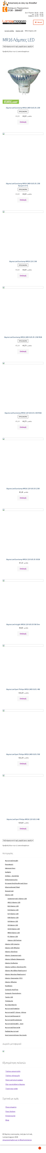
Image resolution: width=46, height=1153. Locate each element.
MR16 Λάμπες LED (14, 933)
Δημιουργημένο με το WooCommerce (17, 1140)
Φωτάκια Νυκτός (11, 1005)
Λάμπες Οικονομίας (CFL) (14, 978)
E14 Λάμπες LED (13, 910)
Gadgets (8, 872)
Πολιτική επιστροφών (14, 1080)
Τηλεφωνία (9, 1001)
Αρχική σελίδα (9, 31)
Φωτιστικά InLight (11, 861)
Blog (7, 1120)
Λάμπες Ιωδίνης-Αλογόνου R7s (15, 967)
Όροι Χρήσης (10, 1111)
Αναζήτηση (23, 1149)
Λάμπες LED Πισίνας (15, 940)
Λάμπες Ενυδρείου (11, 963)
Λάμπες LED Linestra (12, 944)
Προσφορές (9, 864)
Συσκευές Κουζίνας (11, 990)
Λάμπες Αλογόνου (11, 952)
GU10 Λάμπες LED (14, 929)
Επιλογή (23, 122)
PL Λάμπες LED (13, 936)
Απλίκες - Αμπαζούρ (12, 876)
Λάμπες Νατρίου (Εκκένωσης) (15, 974)
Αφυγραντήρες (10, 868)
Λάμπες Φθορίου (11, 982)
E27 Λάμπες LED (13, 914)
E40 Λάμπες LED (13, 918)
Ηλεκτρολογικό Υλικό (12, 887)
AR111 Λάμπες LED (14, 902)
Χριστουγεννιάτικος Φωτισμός (16, 1035)
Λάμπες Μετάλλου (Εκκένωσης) (16, 971)
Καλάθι (35, 1147)
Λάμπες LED (19, 31)
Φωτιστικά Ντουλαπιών (13, 1020)
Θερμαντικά (9, 891)
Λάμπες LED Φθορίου (12, 948)
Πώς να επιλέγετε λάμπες (15, 1084)
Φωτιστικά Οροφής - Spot (14, 1024)
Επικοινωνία (10, 1116)
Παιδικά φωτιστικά (11, 1031)
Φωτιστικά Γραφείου (12, 1009)
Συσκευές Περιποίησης (13, 993)
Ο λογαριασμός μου (7, 1149)
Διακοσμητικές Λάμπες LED (17, 899)
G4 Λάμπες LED (13, 921)
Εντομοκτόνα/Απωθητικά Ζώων (16, 883)
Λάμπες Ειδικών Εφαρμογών (15, 959)
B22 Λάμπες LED (13, 906)
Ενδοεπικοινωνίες (11, 880)
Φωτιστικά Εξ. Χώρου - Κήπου (15, 1012)
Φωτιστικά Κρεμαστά (12, 1016)
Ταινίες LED (9, 997)
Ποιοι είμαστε (10, 1107)
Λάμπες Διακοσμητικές (13, 955)
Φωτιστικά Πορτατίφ (12, 1027)
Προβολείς (8, 986)
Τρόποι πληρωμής (12, 1075)
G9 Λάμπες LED (13, 925)
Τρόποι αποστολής (13, 1071)
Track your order (11, 1088)
